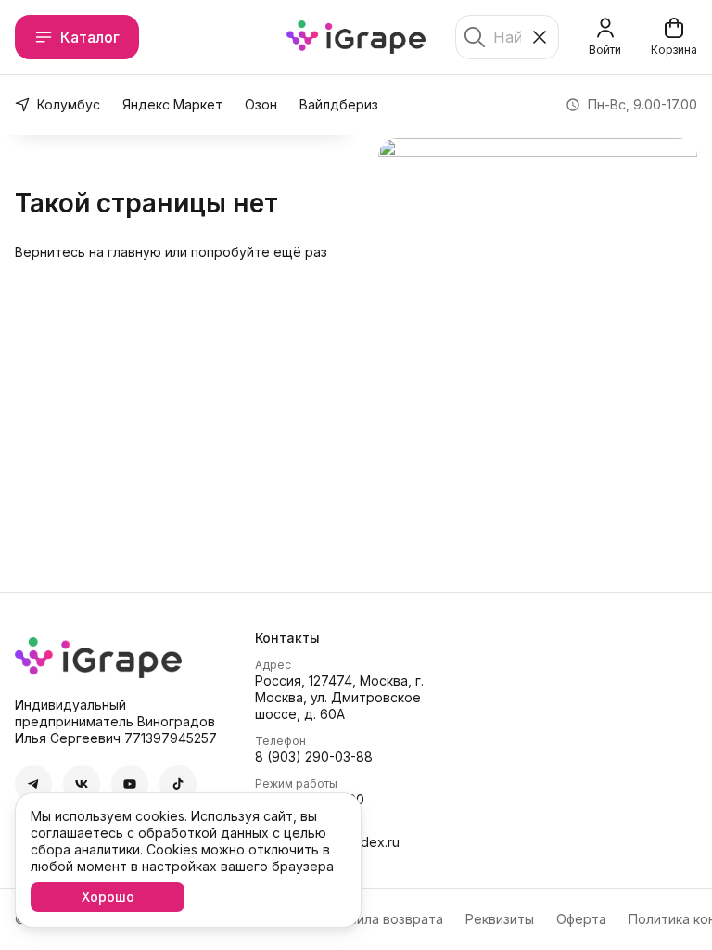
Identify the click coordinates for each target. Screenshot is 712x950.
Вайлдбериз (338, 104)
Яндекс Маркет (172, 104)
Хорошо (108, 897)
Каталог (90, 37)
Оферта (581, 919)
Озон (261, 104)
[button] (33, 783)
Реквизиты (499, 919)
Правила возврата (383, 919)
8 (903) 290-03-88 (314, 756)
